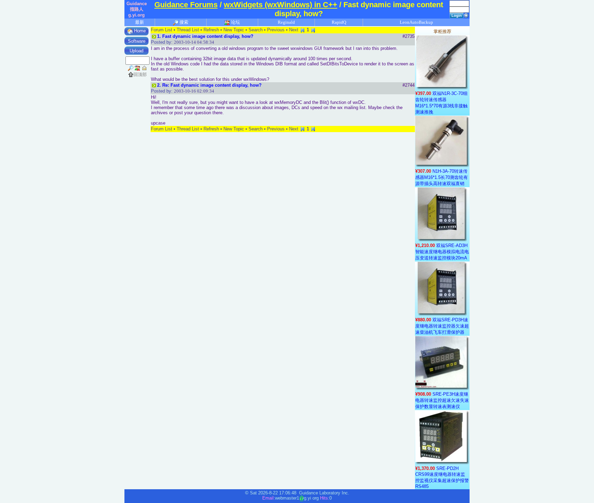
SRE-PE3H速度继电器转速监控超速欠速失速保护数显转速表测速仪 (442, 400)
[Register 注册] (466, 15)
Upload (136, 50)
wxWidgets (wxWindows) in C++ (280, 4)
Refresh (211, 29)
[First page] (302, 29)
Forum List (161, 29)
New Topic (233, 29)
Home (139, 30)
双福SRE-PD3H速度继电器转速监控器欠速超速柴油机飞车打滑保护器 (442, 326)
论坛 (235, 22)
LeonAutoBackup (416, 22)
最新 (139, 22)
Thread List (188, 29)
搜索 (183, 22)
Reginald (286, 22)
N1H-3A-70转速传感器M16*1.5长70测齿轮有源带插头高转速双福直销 (441, 177)
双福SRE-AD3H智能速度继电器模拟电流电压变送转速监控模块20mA (442, 251)
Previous (276, 29)
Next (293, 29)
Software (136, 41)
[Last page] (313, 29)
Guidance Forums (186, 4)
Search (256, 29)
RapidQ (339, 22)
